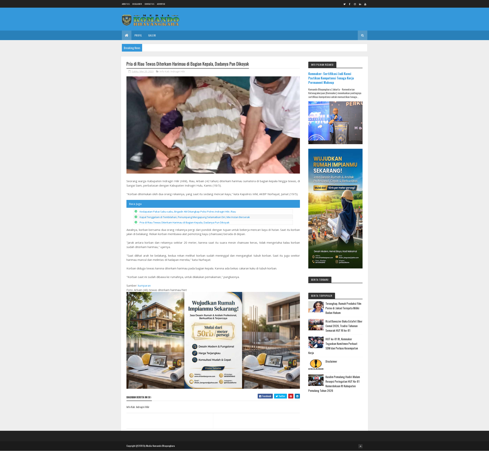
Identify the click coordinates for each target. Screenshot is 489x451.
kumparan (144, 285)
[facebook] (350, 4)
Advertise (161, 3)
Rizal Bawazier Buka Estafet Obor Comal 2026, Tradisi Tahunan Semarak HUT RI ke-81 (343, 325)
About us (126, 3)
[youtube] (365, 4)
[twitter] (344, 4)
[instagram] (355, 4)
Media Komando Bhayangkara (160, 445)
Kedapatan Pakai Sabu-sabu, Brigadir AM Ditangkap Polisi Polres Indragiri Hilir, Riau (188, 211)
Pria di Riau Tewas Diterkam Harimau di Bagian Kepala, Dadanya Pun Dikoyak (184, 222)
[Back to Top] (360, 446)
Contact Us (149, 3)
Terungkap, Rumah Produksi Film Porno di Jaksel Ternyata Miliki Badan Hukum (343, 308)
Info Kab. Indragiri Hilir (172, 71)
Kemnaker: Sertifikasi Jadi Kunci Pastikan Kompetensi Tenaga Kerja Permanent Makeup (331, 78)
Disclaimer (137, 3)
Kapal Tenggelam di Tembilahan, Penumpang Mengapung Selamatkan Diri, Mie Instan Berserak (195, 217)
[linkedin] (360, 4)
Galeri (152, 35)
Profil (138, 35)
